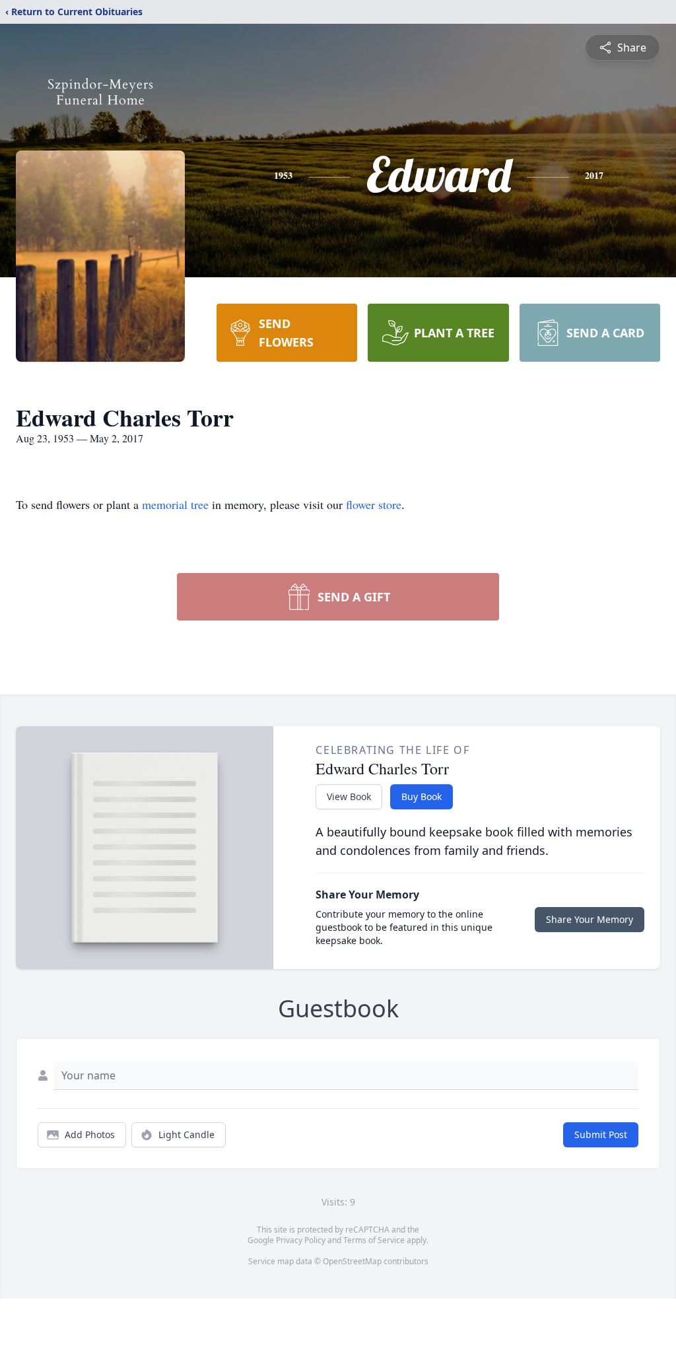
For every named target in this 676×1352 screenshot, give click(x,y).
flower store (373, 504)
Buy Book (421, 796)
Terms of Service (374, 1240)
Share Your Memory (589, 919)
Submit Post (600, 1134)
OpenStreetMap (352, 1261)
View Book (349, 796)
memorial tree (175, 504)
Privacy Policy (300, 1240)
